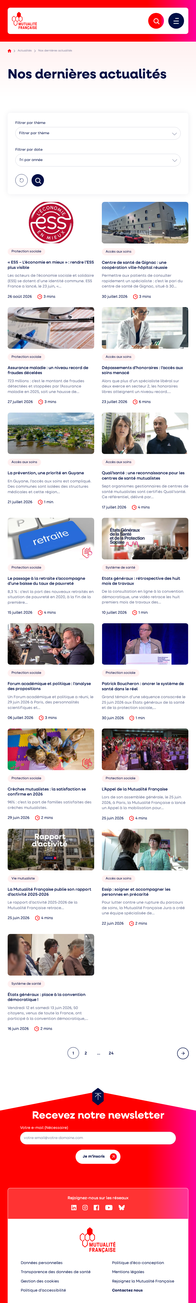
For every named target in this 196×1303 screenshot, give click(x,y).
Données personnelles (42, 1263)
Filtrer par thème (34, 133)
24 (113, 1053)
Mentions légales (128, 1272)
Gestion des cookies (40, 1281)
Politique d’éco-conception (138, 1263)
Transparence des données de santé (56, 1272)
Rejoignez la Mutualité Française (143, 1281)
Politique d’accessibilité (43, 1290)
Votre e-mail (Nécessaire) (44, 1128)
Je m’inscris (94, 1157)
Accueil (9, 51)
